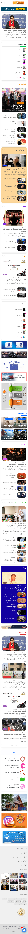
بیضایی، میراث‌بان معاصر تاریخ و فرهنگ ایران (9, 130)
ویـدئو (24, 568)
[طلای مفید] (14, 9)
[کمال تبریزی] (24, 321)
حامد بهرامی (22, 277)
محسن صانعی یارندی (19, 110)
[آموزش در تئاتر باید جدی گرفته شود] (21, 241)
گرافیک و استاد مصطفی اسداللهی (11, 607)
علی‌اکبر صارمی (19, 61)
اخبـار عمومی (22, 84)
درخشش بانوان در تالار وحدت (17, 464)
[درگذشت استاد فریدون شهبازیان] (21, 495)
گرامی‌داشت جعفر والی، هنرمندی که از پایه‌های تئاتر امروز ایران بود (9, 136)
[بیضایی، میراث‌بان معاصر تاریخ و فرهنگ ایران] (21, 129)
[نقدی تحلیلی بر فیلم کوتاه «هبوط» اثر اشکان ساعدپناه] (20, 434)
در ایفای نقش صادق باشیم (10, 247)
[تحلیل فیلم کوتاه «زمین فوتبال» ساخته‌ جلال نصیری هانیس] (20, 422)
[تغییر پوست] (4, 3)
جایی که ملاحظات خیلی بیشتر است (9, 553)
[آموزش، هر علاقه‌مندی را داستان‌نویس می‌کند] (21, 142)
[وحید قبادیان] (24, 50)
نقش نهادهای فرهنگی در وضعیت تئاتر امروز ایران (14, 230)
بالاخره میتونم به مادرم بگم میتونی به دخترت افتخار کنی (10, 595)
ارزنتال (18, 777)
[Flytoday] (14, 627)
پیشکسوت (17, 904)
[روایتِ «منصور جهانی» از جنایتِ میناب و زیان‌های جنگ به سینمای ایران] (14, 21)
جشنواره (17, 899)
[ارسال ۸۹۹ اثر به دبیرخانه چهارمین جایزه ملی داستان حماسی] (21, 539)
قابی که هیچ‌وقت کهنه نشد (10, 191)
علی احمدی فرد (16, 771)
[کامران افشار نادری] (24, 73)
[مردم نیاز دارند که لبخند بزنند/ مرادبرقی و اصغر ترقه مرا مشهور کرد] (21, 116)
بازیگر (24, 899)
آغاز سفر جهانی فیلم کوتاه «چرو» (16, 280)
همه (12, 150)
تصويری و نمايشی (22, 418)
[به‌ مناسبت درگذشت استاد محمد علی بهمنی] (21, 612)
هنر (24, 901)
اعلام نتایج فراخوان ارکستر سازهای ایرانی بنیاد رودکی (11, 476)
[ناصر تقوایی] (24, 326)
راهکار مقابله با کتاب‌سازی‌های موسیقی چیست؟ (10, 488)
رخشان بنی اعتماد (18, 309)
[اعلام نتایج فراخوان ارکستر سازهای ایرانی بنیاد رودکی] (21, 476)
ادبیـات (24, 503)
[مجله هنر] (18, 3)
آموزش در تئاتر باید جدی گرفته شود (10, 241)
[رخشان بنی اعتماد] (24, 309)
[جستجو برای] (2, 3)
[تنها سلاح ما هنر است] (21, 123)
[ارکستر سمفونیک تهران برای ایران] (21, 482)
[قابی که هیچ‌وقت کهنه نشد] (21, 192)
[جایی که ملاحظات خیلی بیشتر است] (21, 553)
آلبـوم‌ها (12, 444)
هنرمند (18, 901)
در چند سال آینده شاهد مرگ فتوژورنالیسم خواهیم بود (10, 185)
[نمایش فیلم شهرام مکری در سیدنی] (5, 887)
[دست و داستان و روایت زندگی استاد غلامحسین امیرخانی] (21, 600)
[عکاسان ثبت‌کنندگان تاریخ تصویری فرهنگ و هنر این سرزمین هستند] (21, 198)
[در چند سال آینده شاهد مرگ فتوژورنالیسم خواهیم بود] (21, 186)
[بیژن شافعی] (24, 67)
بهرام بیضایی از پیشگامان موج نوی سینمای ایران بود (10, 296)
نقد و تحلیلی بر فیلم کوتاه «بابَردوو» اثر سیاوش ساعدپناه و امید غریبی (7, 427)
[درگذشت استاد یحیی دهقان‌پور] (23, 887)
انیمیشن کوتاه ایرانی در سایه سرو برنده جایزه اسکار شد (15, 589)
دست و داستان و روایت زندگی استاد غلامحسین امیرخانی (10, 601)
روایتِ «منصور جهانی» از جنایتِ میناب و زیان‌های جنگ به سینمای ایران (14, 31)
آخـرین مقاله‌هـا (22, 414)
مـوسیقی (23, 444)
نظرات (14, 752)
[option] (14, 428)
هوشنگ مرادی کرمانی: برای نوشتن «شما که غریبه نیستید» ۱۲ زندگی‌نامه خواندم (9, 560)
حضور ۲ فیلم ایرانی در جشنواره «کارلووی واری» (10, 290)
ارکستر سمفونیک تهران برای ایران (9, 482)
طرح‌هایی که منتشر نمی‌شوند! (10, 178)
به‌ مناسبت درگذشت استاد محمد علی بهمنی (9, 612)
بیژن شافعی (19, 67)
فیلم (5, 899)
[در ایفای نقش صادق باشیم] (21, 248)
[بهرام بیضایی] (24, 315)
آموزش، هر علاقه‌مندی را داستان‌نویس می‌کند (11, 142)
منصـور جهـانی (22, 652)
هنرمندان (11, 901)
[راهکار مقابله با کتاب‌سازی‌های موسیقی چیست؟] (21, 488)
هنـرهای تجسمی (21, 150)
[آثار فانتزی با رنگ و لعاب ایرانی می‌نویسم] (21, 546)
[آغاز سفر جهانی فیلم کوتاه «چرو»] (5, 876)
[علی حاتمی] (24, 332)
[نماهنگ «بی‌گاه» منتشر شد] (21, 619)
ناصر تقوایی (19, 326)
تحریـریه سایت (22, 227)
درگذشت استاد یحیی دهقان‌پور (16, 169)
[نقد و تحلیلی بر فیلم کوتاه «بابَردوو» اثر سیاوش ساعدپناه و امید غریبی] (7, 422)
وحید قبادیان (19, 50)
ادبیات (12, 502)
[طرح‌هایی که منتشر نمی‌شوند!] (21, 180)
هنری (24, 904)
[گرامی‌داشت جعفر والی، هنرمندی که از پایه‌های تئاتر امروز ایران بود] (21, 135)
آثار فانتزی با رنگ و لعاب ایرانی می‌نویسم (10, 546)
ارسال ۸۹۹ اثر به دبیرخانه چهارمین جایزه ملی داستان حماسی (9, 539)
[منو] (26, 3)
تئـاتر (24, 206)
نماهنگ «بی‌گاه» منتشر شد (10, 619)
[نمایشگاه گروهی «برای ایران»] (5, 882)
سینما (11, 899)
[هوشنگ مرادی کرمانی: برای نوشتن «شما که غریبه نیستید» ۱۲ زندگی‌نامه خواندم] (21, 559)
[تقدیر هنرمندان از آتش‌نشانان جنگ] (14, 100)
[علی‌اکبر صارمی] (24, 61)
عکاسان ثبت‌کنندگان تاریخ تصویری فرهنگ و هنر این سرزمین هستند (9, 198)
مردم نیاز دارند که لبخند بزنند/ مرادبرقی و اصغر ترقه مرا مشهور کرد (9, 117)
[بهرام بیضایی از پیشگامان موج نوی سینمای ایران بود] (21, 295)
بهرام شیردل (19, 56)
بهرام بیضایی (19, 315)
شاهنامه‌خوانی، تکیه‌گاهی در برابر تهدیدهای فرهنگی (16, 527)
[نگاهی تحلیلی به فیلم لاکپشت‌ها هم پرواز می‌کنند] (7, 434)
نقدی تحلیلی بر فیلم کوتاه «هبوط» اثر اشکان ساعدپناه (21, 438)
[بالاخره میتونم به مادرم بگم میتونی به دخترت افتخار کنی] (21, 594)
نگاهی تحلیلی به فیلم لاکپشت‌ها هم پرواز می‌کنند (8, 438)
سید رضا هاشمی (15, 757)
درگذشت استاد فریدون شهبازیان (9, 495)
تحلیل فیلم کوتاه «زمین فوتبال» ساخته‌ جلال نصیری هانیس (21, 427)
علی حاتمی (20, 332)
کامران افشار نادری (18, 73)
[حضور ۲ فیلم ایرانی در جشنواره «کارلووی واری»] (21, 289)
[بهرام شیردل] (24, 56)
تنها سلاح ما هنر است (11, 123)
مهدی (18, 764)
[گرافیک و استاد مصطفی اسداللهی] (21, 606)
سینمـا (24, 256)
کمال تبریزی (19, 321)
